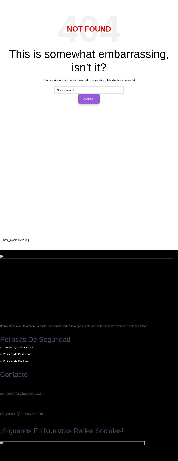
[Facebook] (4, 438)
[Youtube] (1, 438)
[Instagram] (11, 438)
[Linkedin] (18, 438)
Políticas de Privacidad (17, 354)
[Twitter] (15, 438)
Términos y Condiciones (18, 347)
